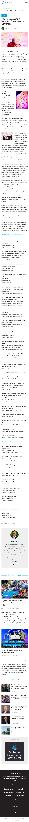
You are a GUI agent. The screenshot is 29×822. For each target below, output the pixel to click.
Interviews (20, 641)
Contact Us (14, 799)
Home (3, 8)
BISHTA (9, 523)
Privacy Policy (14, 806)
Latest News (13, 592)
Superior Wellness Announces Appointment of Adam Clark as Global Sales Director (19, 686)
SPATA (13, 523)
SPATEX (17, 523)
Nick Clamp (7, 28)
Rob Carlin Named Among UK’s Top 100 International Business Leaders (18, 718)
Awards (5, 523)
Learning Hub (17, 645)
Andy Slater (6, 655)
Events (8, 8)
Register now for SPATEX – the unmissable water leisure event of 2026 (12, 603)
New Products (8, 595)
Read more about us (15, 784)
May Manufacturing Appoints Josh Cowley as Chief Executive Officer (19, 707)
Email (14, 564)
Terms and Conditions (14, 803)
